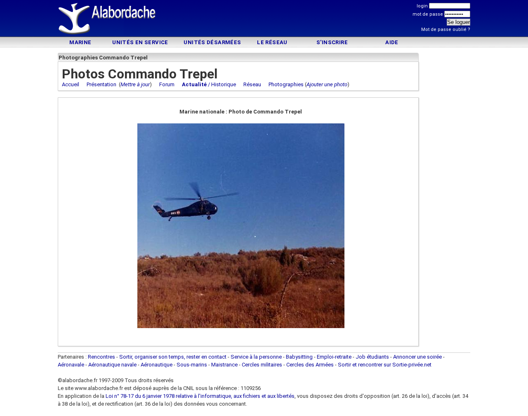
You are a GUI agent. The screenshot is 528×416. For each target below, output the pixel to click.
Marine (80, 42)
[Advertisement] (264, 19)
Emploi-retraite (334, 357)
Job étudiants (372, 357)
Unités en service (140, 42)
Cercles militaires (262, 365)
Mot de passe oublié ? (445, 29)
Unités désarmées (212, 42)
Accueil (70, 84)
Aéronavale (71, 365)
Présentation (101, 84)
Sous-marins (192, 365)
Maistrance (224, 365)
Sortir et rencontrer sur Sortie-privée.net (384, 365)
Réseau (252, 84)
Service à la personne (256, 357)
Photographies (286, 84)
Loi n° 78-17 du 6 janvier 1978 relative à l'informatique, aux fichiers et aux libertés (199, 396)
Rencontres (101, 357)
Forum (166, 84)
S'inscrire (332, 42)
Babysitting (299, 357)
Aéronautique (157, 365)
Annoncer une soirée (417, 357)
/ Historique (209, 84)
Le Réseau (272, 42)
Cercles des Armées (310, 365)
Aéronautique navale (112, 365)
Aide (391, 42)
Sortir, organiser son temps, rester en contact (172, 357)
